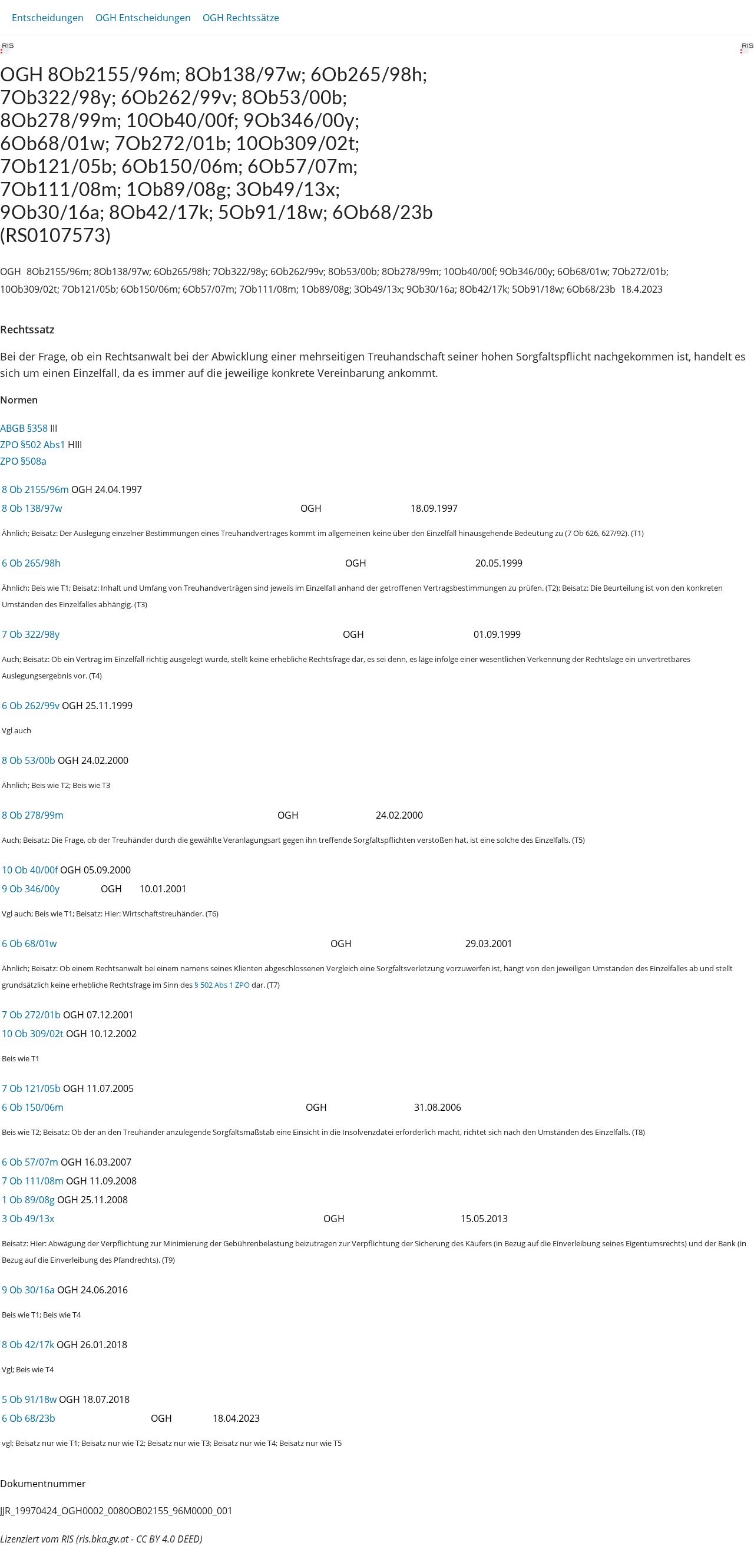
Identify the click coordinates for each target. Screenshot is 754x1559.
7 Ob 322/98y (30, 634)
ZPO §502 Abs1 (32, 444)
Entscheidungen (48, 17)
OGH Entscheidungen (143, 17)
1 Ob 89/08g (28, 1199)
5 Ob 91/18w (29, 1399)
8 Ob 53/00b (28, 760)
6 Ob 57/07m (30, 1162)
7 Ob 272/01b (31, 1014)
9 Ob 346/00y (30, 888)
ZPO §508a (23, 461)
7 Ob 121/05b (31, 1088)
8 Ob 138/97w (32, 508)
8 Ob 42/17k (28, 1344)
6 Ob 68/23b (28, 1418)
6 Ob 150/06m (33, 1107)
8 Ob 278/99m (33, 815)
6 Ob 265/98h (31, 563)
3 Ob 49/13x (28, 1218)
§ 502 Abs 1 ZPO (222, 984)
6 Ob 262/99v (30, 705)
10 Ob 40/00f (30, 869)
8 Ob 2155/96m (35, 489)
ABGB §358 (24, 428)
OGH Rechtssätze (241, 17)
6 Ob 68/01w (29, 943)
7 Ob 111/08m (33, 1180)
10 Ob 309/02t (33, 1033)
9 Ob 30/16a (28, 1289)
